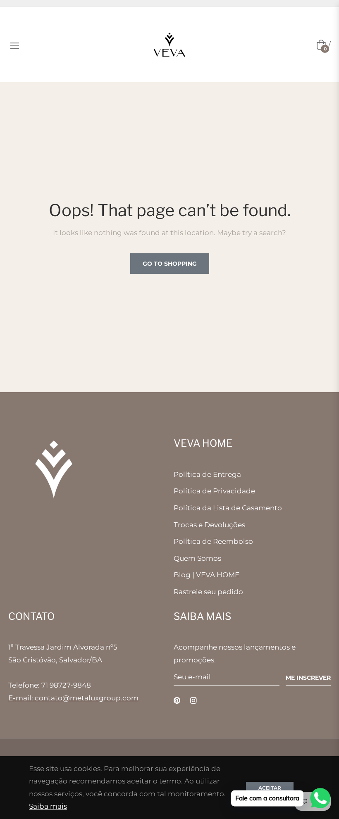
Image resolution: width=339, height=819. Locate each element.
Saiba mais (48, 806)
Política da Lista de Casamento (228, 508)
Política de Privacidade (214, 491)
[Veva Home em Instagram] (193, 700)
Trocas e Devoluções (209, 525)
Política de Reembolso (213, 541)
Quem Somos (197, 558)
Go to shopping (170, 263)
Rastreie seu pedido (208, 592)
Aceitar (269, 788)
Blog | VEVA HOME (206, 575)
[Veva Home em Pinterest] (177, 700)
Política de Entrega (207, 474)
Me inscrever (308, 677)
